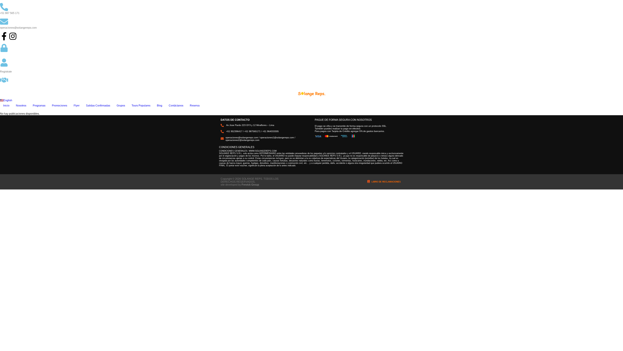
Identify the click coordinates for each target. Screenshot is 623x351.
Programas (39, 105)
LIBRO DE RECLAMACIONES (386, 182)
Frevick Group (250, 184)
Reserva (195, 105)
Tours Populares (141, 105)
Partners (5, 86)
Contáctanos (176, 105)
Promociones (59, 105)
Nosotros (21, 105)
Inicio (6, 105)
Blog (159, 105)
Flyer (76, 105)
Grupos (121, 105)
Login (3, 54)
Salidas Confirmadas (98, 105)
